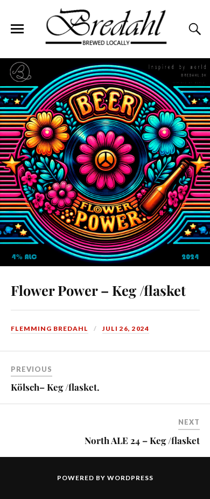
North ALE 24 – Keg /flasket (142, 440)
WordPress (130, 478)
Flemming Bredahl (49, 328)
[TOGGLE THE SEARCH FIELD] (193, 29)
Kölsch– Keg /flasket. (55, 387)
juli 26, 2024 (125, 328)
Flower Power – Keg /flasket (98, 290)
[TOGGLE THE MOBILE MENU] (17, 29)
